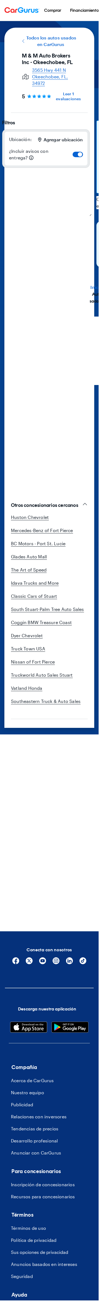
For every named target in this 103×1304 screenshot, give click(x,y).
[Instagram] (56, 962)
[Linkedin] (69, 962)
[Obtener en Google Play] (70, 1028)
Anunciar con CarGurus (36, 1152)
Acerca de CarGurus (32, 1080)
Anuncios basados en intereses (44, 1264)
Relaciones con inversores (39, 1116)
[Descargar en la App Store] (28, 1028)
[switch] (78, 154)
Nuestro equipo (27, 1092)
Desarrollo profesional (34, 1140)
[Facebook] (15, 962)
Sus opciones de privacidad (39, 1252)
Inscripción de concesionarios (43, 1184)
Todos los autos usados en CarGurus (51, 41)
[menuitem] (53, 10)
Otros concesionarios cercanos (44, 505)
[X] (29, 962)
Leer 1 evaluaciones (68, 96)
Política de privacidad (33, 1240)
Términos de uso (28, 1228)
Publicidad (22, 1104)
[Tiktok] (82, 962)
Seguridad (22, 1276)
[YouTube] (42, 962)
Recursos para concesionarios (43, 1196)
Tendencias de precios (34, 1128)
